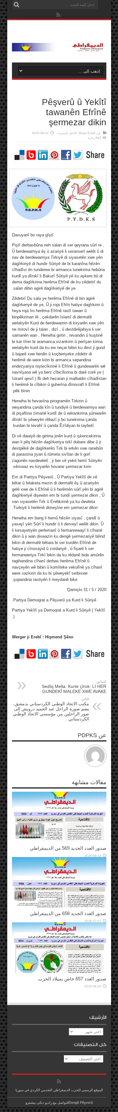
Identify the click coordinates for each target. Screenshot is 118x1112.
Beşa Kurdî (87, 133)
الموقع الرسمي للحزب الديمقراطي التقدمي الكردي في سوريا (59, 1090)
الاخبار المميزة (67, 133)
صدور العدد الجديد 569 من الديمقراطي (68, 848)
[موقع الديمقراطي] (59, 46)
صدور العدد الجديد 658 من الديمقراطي (68, 913)
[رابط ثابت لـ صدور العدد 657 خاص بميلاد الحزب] (59, 971)
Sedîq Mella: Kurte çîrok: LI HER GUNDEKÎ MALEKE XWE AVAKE (74, 687)
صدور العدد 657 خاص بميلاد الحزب (72, 978)
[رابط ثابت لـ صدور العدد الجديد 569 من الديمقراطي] (59, 840)
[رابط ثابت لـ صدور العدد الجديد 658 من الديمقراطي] (59, 906)
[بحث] (16, 4)
